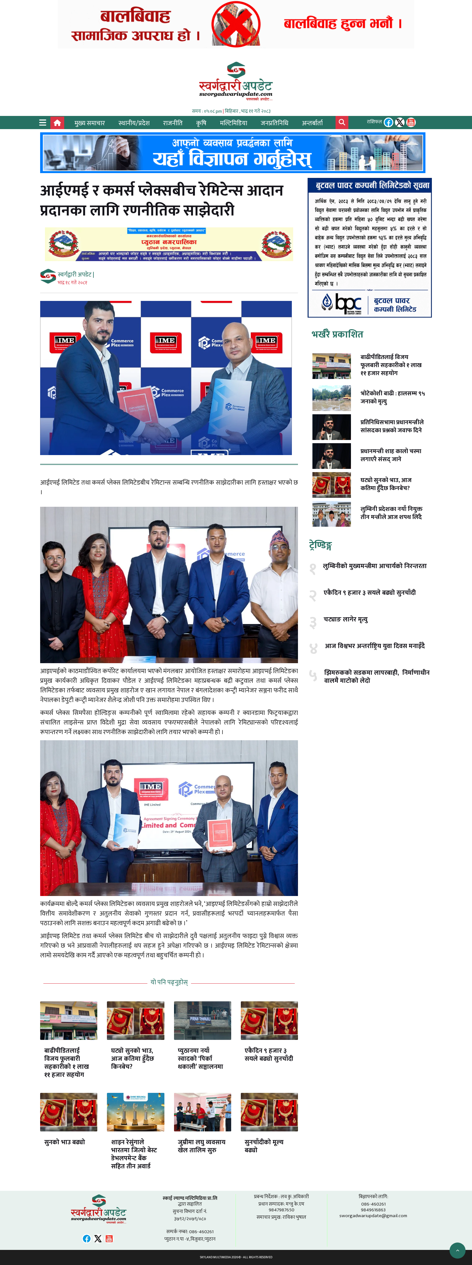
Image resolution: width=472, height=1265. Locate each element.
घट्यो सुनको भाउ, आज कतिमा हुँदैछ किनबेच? (132, 1058)
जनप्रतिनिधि (274, 123)
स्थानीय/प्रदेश (134, 123)
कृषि (201, 123)
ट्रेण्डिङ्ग (320, 545)
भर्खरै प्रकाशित (337, 335)
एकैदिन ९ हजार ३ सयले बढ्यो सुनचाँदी (269, 1054)
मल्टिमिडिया (233, 123)
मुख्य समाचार (89, 123)
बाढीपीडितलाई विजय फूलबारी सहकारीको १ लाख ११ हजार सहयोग (66, 1062)
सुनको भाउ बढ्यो (64, 1142)
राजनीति (173, 123)
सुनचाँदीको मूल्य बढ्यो (264, 1146)
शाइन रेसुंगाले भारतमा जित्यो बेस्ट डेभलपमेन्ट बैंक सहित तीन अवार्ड (134, 1154)
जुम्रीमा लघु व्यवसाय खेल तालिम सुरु (201, 1146)
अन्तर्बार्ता (312, 123)
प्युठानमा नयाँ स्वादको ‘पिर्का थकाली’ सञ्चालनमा (200, 1058)
